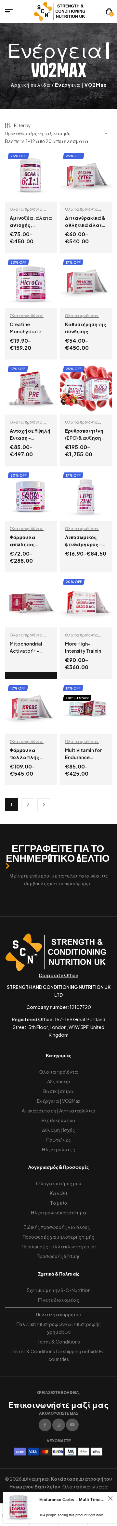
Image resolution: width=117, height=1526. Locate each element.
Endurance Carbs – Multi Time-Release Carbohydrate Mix (72, 1499)
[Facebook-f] (45, 1425)
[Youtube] (72, 1425)
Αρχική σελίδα (30, 85)
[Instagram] (58, 1425)
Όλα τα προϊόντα (26, 209)
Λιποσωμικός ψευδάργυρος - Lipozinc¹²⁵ (83, 544)
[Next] (43, 804)
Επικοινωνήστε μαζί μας (58, 1405)
